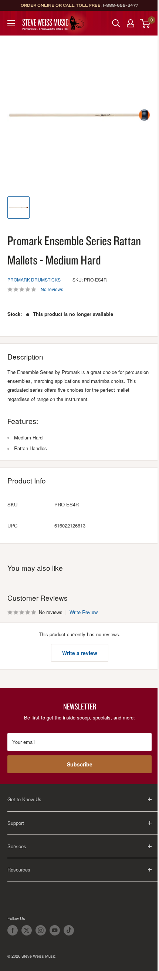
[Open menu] (11, 23)
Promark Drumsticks (34, 279)
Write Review (84, 612)
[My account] (130, 23)
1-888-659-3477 (120, 5)
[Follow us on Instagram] (40, 930)
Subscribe (79, 764)
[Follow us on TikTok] (69, 930)
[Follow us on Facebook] (12, 930)
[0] (145, 23)
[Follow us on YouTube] (55, 930)
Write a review (79, 653)
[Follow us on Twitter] (26, 930)
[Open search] (116, 23)
